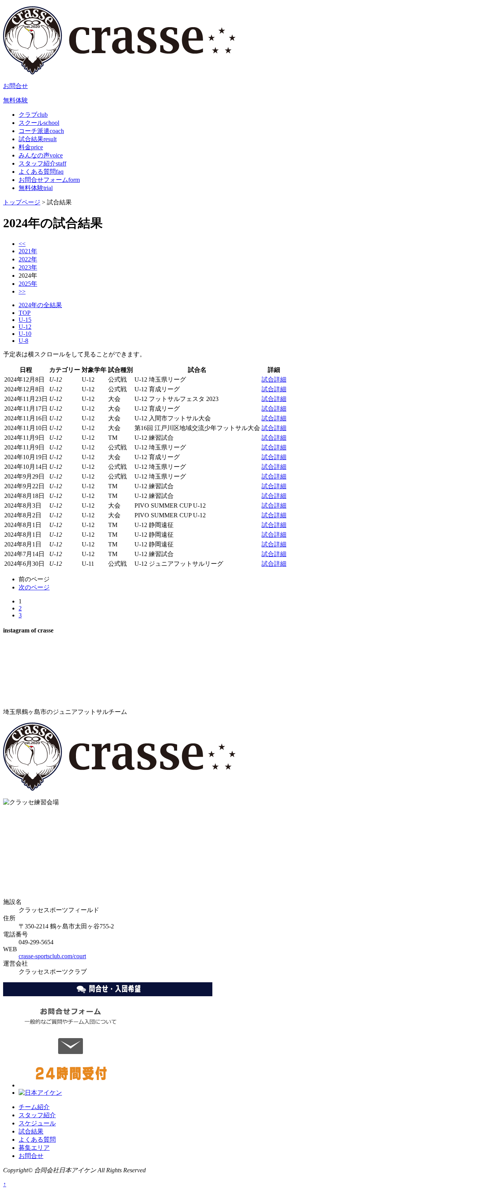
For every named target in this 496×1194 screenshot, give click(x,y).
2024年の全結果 (40, 305)
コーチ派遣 (41, 131)
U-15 (25, 319)
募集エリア (34, 1147)
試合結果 (38, 139)
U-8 (23, 340)
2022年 (28, 259)
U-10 (25, 333)
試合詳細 (274, 379)
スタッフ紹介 (42, 163)
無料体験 (15, 100)
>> (22, 291)
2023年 (28, 267)
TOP (25, 312)
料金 (31, 147)
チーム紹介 (34, 1107)
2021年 (28, 251)
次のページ (34, 587)
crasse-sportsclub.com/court (52, 956)
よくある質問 (41, 171)
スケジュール (37, 1123)
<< (22, 243)
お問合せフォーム (49, 179)
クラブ (33, 114)
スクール (39, 122)
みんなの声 (41, 155)
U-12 (25, 326)
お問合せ (15, 86)
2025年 (28, 283)
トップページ (21, 202)
